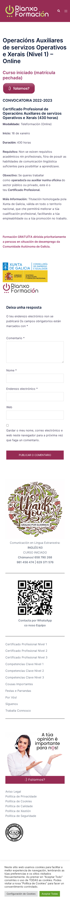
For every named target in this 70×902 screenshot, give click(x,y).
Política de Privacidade (21, 796)
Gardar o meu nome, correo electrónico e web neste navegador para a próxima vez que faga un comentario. (34, 435)
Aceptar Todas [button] (50, 893)
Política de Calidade (19, 806)
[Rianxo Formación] (27, 10)
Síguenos (11, 704)
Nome (11, 370)
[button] (58, 11)
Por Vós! (11, 697)
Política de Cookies (18, 801)
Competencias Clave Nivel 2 (24, 670)
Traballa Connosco (18, 710)
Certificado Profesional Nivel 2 (26, 650)
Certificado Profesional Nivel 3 (26, 657)
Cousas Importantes (19, 684)
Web (9, 407)
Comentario (15, 338)
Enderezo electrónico (22, 389)
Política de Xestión (18, 811)
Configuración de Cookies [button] (21, 893)
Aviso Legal (13, 791)
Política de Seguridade (20, 816)
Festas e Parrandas (18, 691)
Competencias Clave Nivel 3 (24, 677)
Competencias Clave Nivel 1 (24, 664)
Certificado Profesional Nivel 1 (26, 644)
